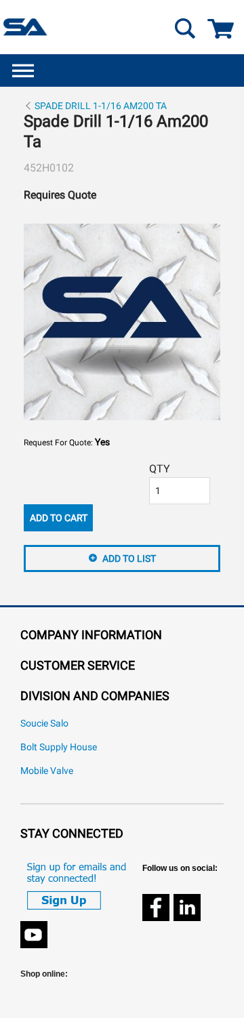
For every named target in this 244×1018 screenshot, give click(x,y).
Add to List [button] (129, 558)
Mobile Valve (46, 771)
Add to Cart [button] (58, 517)
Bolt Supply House (58, 747)
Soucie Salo (44, 723)
